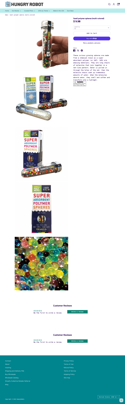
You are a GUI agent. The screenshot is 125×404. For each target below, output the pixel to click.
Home (7, 11)
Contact (8, 361)
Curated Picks (29, 11)
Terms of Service (70, 371)
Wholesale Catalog (11, 378)
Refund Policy (69, 367)
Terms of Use (68, 364)
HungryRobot (20, 399)
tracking (8, 367)
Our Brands (15, 11)
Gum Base (70, 11)
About (7, 364)
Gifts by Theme (43, 11)
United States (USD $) (108, 397)
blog (6, 384)
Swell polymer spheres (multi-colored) (22, 15)
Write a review (77, 312)
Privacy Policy (69, 361)
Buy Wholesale (10, 374)
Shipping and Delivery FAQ (14, 371)
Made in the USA (58, 11)
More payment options (91, 43)
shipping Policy (69, 374)
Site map (67, 378)
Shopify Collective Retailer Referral (17, 381)
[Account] (113, 4)
